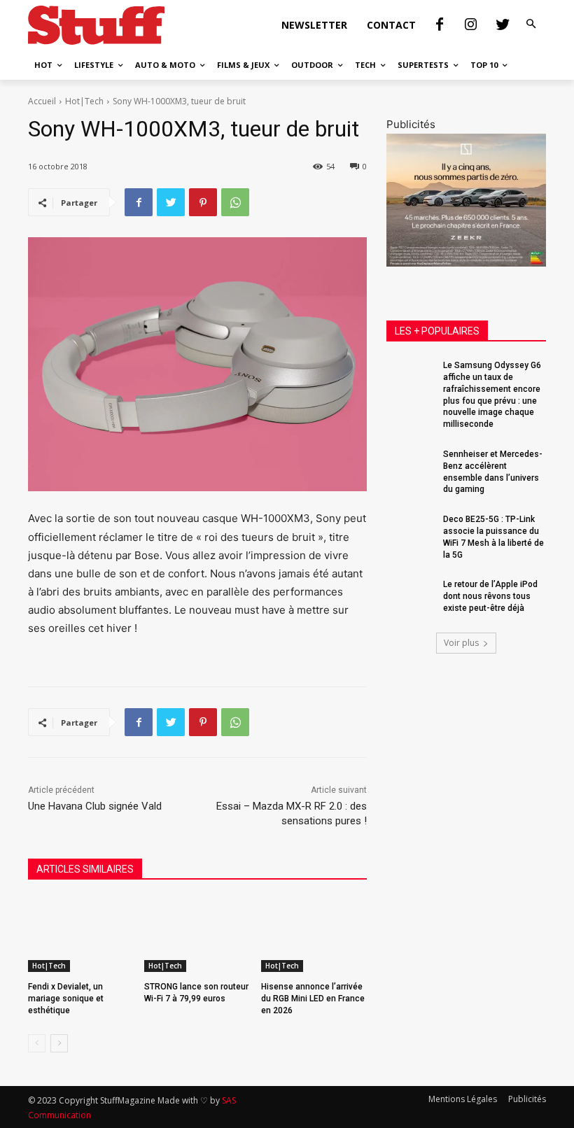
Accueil (42, 101)
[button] (531, 24)
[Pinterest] (203, 202)
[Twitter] (503, 25)
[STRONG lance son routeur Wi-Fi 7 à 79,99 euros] (197, 935)
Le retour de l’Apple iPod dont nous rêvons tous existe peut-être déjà (490, 596)
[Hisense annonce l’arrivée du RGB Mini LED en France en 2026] (314, 935)
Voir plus (461, 643)
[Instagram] (471, 25)
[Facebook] (440, 25)
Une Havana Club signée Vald (95, 806)
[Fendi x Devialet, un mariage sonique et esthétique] (81, 935)
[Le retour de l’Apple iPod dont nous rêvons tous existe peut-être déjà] (410, 595)
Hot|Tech (84, 101)
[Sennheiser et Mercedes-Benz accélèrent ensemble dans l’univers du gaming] (410, 465)
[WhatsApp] (235, 202)
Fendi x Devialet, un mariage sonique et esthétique (66, 998)
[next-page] (59, 1043)
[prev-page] (37, 1043)
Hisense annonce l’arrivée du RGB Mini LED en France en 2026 (313, 998)
